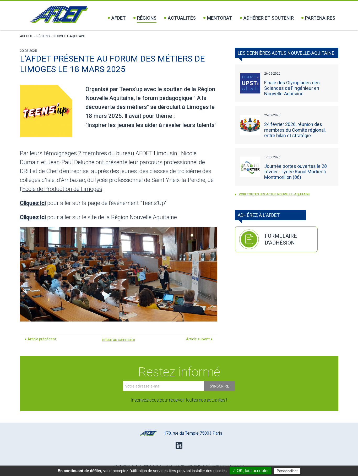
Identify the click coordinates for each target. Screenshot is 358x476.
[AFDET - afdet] (59, 14)
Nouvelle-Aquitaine (69, 36)
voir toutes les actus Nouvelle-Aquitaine (274, 194)
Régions (146, 18)
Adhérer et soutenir (268, 18)
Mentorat (219, 18)
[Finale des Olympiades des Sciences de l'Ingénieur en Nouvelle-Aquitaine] (250, 83)
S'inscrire (219, 386)
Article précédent (42, 339)
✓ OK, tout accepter (250, 470)
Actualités (182, 18)
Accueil (26, 36)
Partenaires (320, 18)
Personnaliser (287, 471)
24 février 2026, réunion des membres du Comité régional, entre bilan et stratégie (295, 129)
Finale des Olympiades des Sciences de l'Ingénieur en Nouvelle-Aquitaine (292, 88)
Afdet (118, 18)
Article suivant (198, 339)
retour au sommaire (118, 339)
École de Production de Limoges (62, 189)
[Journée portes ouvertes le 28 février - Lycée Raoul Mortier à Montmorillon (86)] (250, 167)
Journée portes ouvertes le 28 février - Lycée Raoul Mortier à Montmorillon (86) (295, 171)
